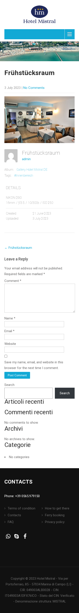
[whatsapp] (8, 536)
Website (10, 344)
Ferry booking (55, 515)
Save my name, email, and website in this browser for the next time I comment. (33, 365)
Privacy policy (55, 522)
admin (26, 159)
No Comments (34, 88)
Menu (14, 34)
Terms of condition (21, 508)
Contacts (14, 515)
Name (9, 318)
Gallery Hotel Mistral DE (31, 169)
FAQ (11, 522)
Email (9, 331)
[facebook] (25, 536)
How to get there (57, 508)
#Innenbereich (23, 175)
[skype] (16, 536)
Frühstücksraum (18, 248)
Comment (12, 281)
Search (9, 385)
